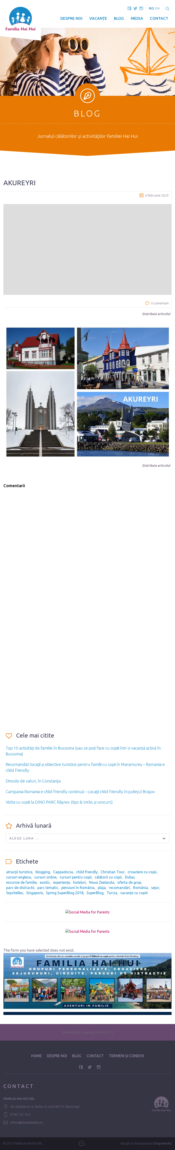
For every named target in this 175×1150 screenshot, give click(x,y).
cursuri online (45, 877)
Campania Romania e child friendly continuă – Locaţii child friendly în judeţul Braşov (80, 791)
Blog (119, 18)
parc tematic (47, 888)
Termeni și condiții (126, 1056)
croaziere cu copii (142, 872)
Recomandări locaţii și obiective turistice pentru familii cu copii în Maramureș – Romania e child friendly (85, 767)
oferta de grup (129, 882)
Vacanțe (98, 18)
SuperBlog (95, 893)
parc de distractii (20, 888)
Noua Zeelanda (101, 882)
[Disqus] (87, 550)
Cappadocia (63, 872)
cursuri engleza (18, 877)
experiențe (61, 882)
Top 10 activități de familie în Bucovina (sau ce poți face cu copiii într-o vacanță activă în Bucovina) (83, 751)
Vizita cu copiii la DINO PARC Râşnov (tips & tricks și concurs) (59, 802)
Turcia (112, 893)
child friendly (87, 872)
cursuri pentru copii (76, 877)
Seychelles (14, 893)
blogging (43, 872)
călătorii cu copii (108, 877)
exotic (45, 882)
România (140, 888)
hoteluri (79, 882)
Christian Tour (112, 872)
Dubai (129, 877)
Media (137, 18)
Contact (159, 18)
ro (151, 8)
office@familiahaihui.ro (26, 1122)
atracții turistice (19, 872)
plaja (102, 888)
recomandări (119, 888)
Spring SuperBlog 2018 (64, 893)
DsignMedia (162, 1143)
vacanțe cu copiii (134, 893)
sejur (155, 888)
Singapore (34, 893)
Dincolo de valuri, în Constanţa (33, 781)
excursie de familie (21, 882)
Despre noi (71, 18)
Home (36, 1056)
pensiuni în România (78, 888)
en (157, 8)
